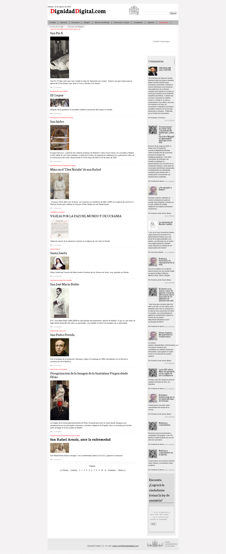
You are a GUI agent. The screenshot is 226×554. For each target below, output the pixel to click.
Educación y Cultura (121, 23)
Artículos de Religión (76, 27)
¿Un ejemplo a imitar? (165, 188)
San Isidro (57, 121)
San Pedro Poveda (62, 334)
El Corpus (56, 95)
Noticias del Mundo (102, 23)
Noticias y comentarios (164, 423)
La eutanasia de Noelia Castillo (166, 222)
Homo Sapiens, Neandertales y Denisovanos (166, 334)
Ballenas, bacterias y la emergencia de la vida (166, 261)
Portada (53, 23)
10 (102, 470)
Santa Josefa (58, 252)
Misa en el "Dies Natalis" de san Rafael (75, 169)
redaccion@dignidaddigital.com (125, 546)
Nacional (63, 23)
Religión (87, 23)
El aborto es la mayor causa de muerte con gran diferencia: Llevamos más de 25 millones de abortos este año (166, 294)
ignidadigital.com (78, 10)
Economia (75, 23)
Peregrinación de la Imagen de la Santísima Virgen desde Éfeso (89, 375)
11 (105, 470)
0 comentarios (57, 87)
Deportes (151, 23)
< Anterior (73, 470)
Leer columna (169, 120)
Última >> (122, 470)
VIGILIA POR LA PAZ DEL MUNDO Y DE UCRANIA (86, 215)
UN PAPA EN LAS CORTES (165, 68)
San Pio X (56, 32)
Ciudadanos (138, 23)
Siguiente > (112, 470)
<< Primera (64, 470)
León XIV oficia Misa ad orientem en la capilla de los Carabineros (166, 372)
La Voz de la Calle (56, 27)
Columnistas (163, 23)
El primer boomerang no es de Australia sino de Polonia (166, 397)
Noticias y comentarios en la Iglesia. (166, 452)
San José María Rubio (64, 284)
